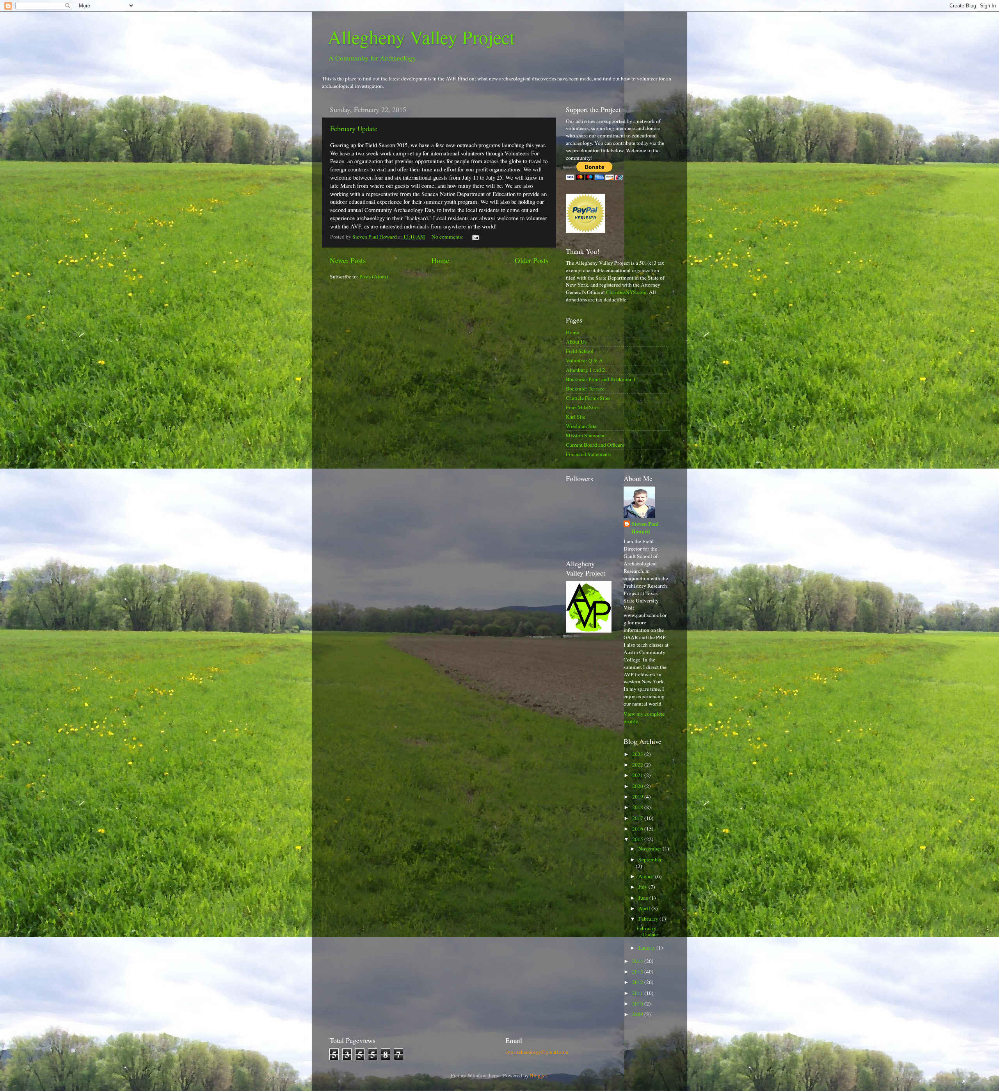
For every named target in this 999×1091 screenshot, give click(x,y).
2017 (638, 818)
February (648, 918)
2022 (638, 764)
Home (440, 260)
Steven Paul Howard (645, 528)
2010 (638, 1003)
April (644, 908)
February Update (353, 128)
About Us (576, 341)
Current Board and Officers (595, 444)
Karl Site (575, 416)
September (650, 859)
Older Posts (531, 260)
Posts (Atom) (373, 276)
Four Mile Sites (582, 407)
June (643, 897)
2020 (638, 786)
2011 (638, 993)
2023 (638, 754)
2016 (638, 828)
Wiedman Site (581, 426)
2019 (638, 796)
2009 (638, 1014)
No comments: (448, 236)
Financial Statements (588, 454)
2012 (638, 982)
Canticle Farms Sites (588, 397)
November (650, 848)
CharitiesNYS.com (626, 292)
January (647, 947)
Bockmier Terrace (585, 388)
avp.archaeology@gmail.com (537, 1051)
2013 (638, 971)
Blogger (538, 1075)
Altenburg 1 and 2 (585, 369)
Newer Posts (348, 260)
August (646, 876)
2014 (638, 960)
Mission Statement (586, 435)
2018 (638, 807)
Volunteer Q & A (584, 360)
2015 (638, 839)
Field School (580, 351)
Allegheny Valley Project (421, 36)
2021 (638, 775)
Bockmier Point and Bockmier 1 (601, 379)
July (643, 886)
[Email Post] (474, 236)
